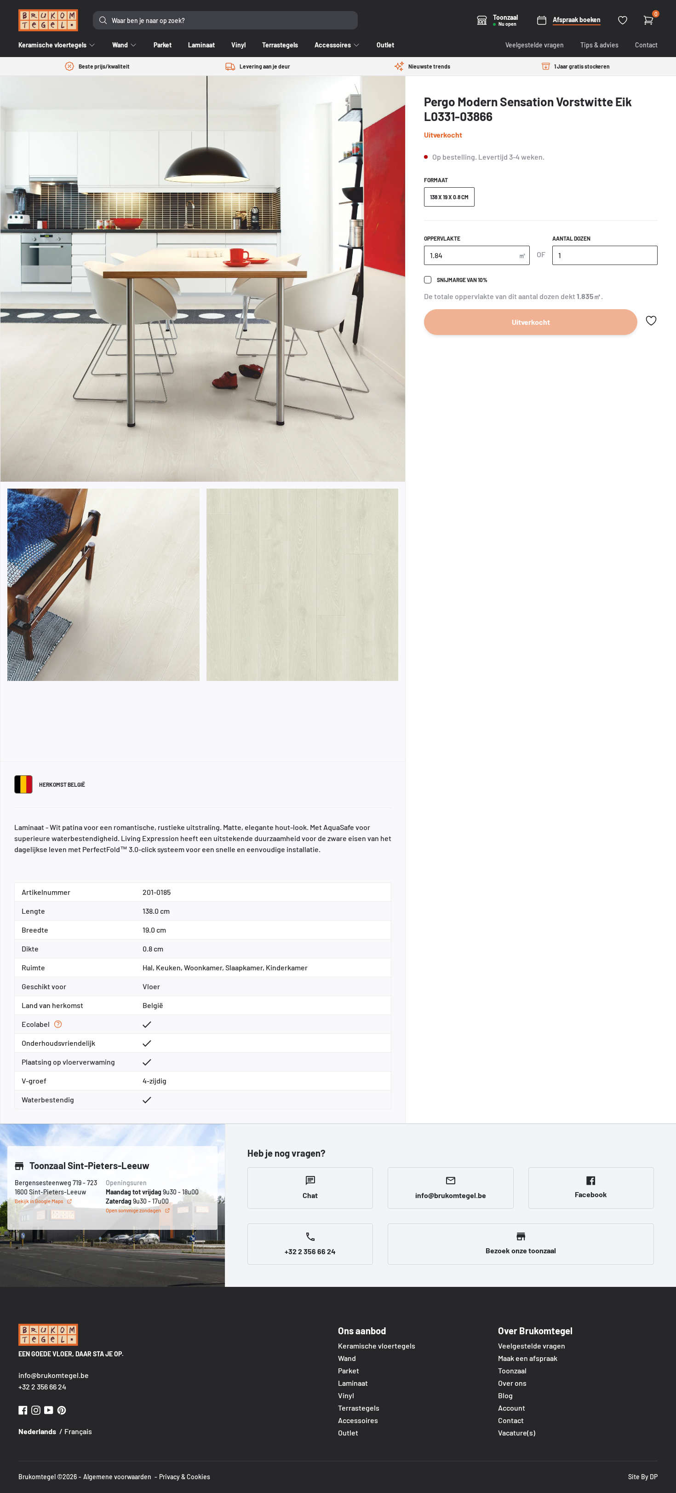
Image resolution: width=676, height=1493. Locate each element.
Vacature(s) (516, 1432)
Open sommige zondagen (133, 1210)
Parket (348, 1370)
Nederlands (37, 1431)
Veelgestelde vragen (534, 45)
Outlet (348, 1432)
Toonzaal (512, 1370)
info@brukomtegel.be (53, 1375)
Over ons (512, 1382)
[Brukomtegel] (48, 20)
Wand (347, 1358)
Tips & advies (599, 45)
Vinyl (346, 1395)
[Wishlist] (622, 20)
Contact (646, 45)
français (78, 1431)
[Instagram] (35, 1409)
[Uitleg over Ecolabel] (58, 1024)
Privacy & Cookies (184, 1477)
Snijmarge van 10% (462, 280)
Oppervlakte (442, 238)
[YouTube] (48, 1409)
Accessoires (358, 1420)
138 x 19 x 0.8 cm (449, 197)
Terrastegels (358, 1407)
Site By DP (643, 1477)
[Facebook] (23, 1409)
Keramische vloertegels (376, 1345)
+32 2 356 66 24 (42, 1386)
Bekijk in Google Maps (39, 1201)
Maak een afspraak (527, 1358)
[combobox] (225, 20)
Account (511, 1407)
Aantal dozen (571, 238)
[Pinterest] (61, 1409)
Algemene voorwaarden (117, 1477)
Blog (505, 1395)
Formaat (436, 180)
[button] (651, 320)
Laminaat (353, 1382)
